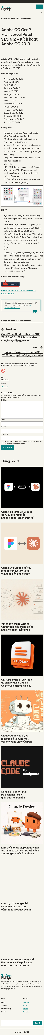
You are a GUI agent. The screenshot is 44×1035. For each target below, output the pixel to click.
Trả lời (4, 387)
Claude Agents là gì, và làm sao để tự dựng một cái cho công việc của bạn (16, 738)
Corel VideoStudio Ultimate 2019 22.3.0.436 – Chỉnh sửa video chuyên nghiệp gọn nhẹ (20, 337)
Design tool (5, 18)
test (2, 377)
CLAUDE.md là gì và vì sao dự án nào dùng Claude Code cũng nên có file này (16, 682)
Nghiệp (6, 9)
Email (3, 427)
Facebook (26, 1002)
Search (37, 1023)
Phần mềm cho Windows (21, 18)
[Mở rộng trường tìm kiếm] (39, 7)
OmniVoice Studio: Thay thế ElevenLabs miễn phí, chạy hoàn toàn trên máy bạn (17, 962)
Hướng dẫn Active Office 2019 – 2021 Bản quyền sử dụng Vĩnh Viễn (22, 353)
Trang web (4, 434)
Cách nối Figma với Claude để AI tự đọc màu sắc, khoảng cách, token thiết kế (17, 514)
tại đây (19, 306)
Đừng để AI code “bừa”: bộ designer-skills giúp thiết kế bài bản (14, 794)
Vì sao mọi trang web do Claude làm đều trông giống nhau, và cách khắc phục (17, 626)
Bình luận (4, 400)
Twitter (25, 1005)
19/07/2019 (5, 379)
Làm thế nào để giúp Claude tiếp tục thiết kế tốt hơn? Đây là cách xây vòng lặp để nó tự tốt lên (20, 850)
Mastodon (26, 1012)
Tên (3, 420)
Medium (25, 1009)
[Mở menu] (41, 12)
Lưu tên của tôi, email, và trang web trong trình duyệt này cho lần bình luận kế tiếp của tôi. (23, 442)
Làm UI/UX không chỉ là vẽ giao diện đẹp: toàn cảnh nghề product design (16, 906)
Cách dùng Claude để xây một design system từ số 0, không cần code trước (16, 570)
